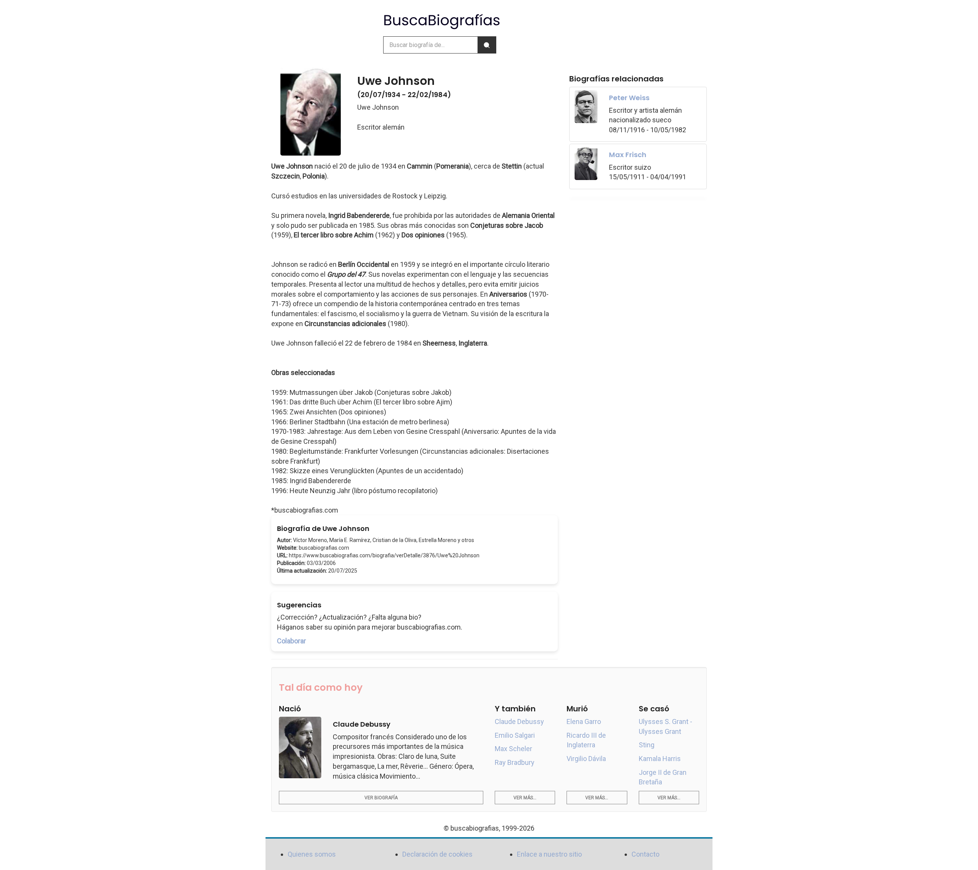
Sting (646, 745)
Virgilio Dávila (586, 759)
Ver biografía (381, 797)
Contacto (645, 854)
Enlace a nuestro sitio (549, 854)
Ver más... (524, 797)
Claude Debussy (519, 721)
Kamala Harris (660, 759)
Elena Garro (584, 721)
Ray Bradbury (514, 762)
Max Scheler (513, 749)
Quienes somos (312, 854)
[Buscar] (486, 45)
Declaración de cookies (437, 854)
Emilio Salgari (515, 735)
